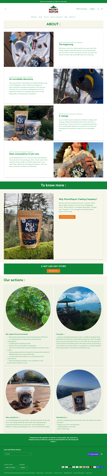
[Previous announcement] (4, 1)
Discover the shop (67, 217)
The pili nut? (53, 271)
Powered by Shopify (30, 472)
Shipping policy (68, 472)
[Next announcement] (102, 1)
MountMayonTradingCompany (16, 472)
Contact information (79, 472)
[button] (5, 9)
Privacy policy (48, 472)
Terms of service (58, 472)
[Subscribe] (29, 454)
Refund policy (40, 472)
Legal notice (89, 472)
